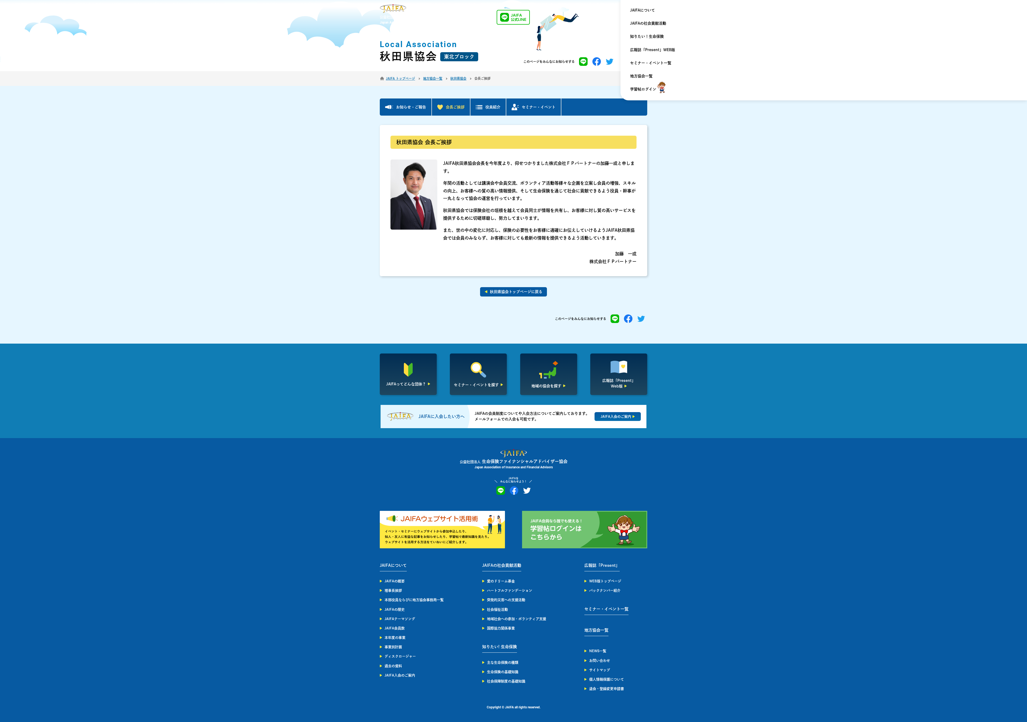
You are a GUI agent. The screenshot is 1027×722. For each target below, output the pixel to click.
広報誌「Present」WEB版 (652, 50)
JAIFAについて (642, 10)
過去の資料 (393, 666)
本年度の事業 (395, 637)
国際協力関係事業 (501, 628)
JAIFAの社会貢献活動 (648, 23)
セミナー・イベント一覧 (650, 63)
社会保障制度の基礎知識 (506, 681)
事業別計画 (393, 647)
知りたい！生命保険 (647, 36)
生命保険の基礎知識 (502, 672)
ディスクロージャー (400, 656)
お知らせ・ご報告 (411, 107)
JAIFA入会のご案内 (400, 675)
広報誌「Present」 (602, 565)
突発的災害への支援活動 (506, 600)
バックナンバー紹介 (604, 590)
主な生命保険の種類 (502, 662)
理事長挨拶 (393, 590)
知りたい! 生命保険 (499, 647)
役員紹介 (492, 107)
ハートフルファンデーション (509, 590)
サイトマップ (599, 670)
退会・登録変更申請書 (606, 688)
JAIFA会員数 (395, 628)
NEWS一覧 (597, 651)
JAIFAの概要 (395, 581)
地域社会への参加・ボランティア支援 (516, 619)
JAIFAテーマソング (400, 619)
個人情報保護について (606, 679)
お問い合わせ (599, 660)
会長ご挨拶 (455, 107)
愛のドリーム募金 (501, 581)
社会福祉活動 (497, 609)
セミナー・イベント (538, 107)
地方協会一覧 (641, 76)
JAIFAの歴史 (395, 609)
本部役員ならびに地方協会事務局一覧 (414, 600)
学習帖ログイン (643, 89)
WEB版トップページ (605, 581)
